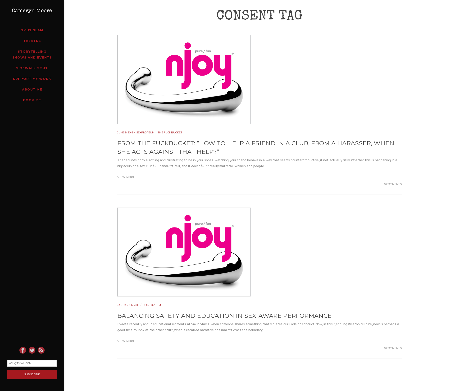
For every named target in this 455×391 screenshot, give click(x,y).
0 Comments (393, 184)
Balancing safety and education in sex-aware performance (224, 315)
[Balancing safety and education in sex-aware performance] (184, 210)
